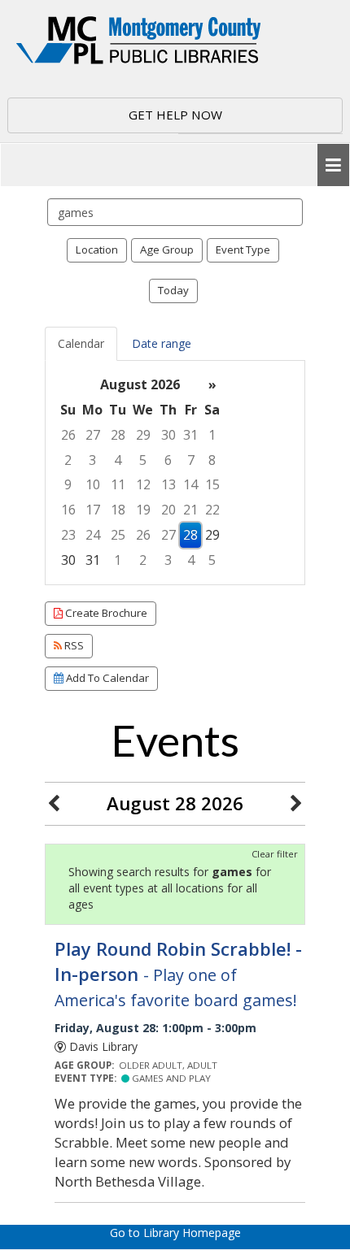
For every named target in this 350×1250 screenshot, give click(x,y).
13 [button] (168, 484)
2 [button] (68, 460)
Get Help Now (175, 114)
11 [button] (118, 484)
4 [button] (117, 460)
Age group (167, 249)
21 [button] (190, 510)
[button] (333, 165)
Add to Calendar (106, 678)
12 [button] (143, 484)
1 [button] (212, 435)
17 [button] (92, 510)
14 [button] (190, 484)
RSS (73, 645)
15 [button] (212, 484)
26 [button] (68, 435)
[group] (175, 472)
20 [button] (168, 510)
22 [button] (212, 510)
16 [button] (68, 510)
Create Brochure (105, 612)
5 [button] (143, 460)
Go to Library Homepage (175, 1232)
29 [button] (143, 435)
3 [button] (92, 460)
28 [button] (118, 435)
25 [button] (118, 535)
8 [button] (212, 460)
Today (173, 290)
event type (243, 249)
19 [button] (143, 510)
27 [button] (92, 435)
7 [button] (191, 460)
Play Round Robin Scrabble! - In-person (178, 974)
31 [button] (190, 435)
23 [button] (68, 535)
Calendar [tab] (81, 343)
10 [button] (92, 484)
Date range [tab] (161, 343)
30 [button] (168, 435)
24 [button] (92, 535)
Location (97, 249)
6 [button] (168, 460)
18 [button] (118, 510)
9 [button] (68, 484)
